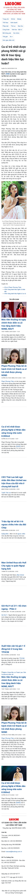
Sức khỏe (16, 33)
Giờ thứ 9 (4, 615)
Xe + (11, 36)
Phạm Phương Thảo (7, 381)
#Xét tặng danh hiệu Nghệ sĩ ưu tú (15, 293)
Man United (20, 575)
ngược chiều (21, 534)
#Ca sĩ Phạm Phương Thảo (12, 287)
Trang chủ (6, 19)
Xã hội (13, 19)
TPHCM (21, 658)
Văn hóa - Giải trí (17, 29)
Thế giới (5, 36)
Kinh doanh (14, 22)
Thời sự (13, 26)
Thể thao (5, 22)
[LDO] (14, 310)
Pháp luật (5, 26)
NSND (8, 74)
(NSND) (18, 446)
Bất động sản (7, 33)
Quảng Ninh (4, 534)
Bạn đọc (20, 26)
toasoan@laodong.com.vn (14, 851)
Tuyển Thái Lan (6, 493)
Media (19, 19)
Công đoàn (6, 29)
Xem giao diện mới (8, 40)
